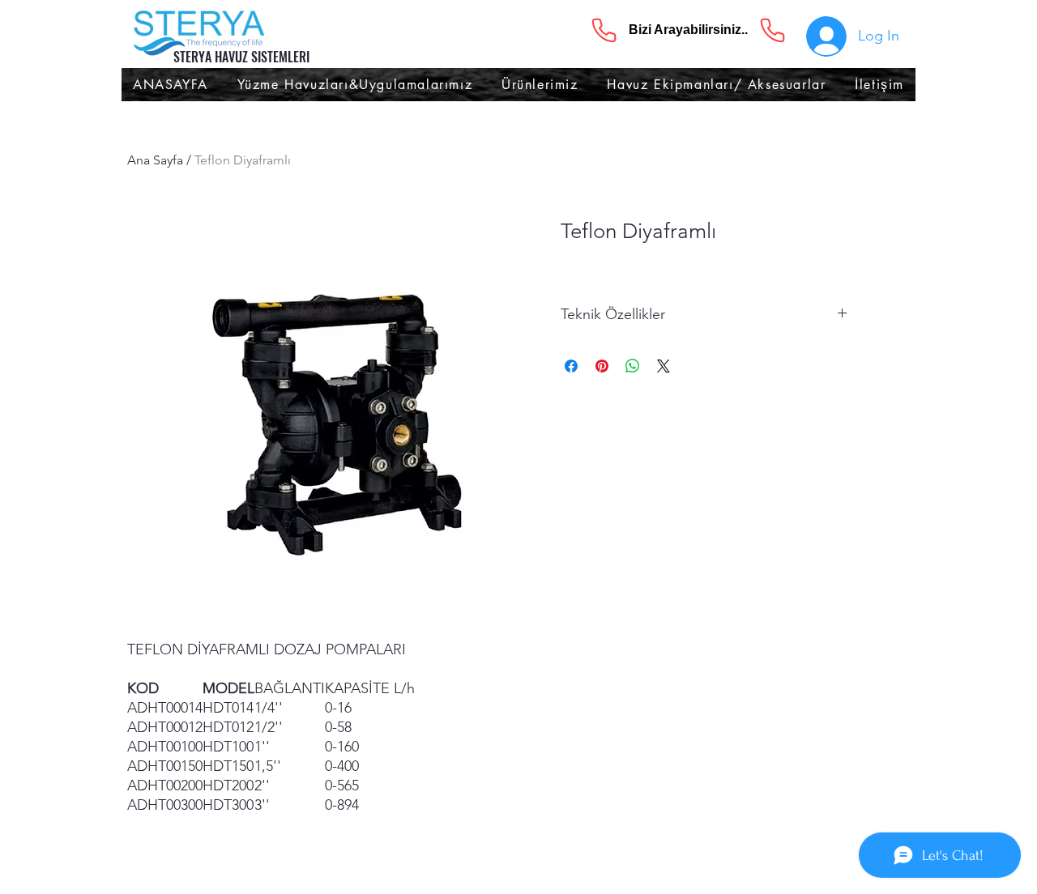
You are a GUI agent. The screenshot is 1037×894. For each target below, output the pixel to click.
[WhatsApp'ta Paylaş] (632, 366)
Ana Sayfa (155, 160)
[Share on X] (663, 366)
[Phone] (603, 30)
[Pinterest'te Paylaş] (602, 366)
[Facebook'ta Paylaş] (571, 366)
